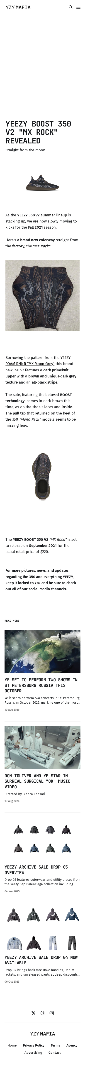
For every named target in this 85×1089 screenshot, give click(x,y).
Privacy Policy (33, 1045)
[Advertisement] (42, 65)
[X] (33, 1013)
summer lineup (54, 215)
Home (12, 1045)
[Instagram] (51, 1013)
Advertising (33, 1053)
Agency (72, 1045)
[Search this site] (70, 7)
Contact (55, 1053)
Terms (55, 1045)
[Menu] (78, 7)
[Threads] (42, 1013)
